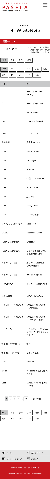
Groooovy (30, 242)
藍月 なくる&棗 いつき (12, 224)
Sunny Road (32, 205)
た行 (37, 69)
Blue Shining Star (34, 275)
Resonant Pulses (34, 233)
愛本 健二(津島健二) (10, 343)
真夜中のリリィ (33, 142)
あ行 (12, 69)
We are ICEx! (32, 151)
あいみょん (6, 329)
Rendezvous (32, 112)
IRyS (3, 361)
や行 (21, 75)
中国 (21, 60)
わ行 (37, 75)
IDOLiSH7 (6, 233)
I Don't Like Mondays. (11, 242)
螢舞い (29, 343)
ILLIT (3, 383)
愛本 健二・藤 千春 (10, 353)
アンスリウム (32, 133)
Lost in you (31, 160)
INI (2, 91)
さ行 (29, 69)
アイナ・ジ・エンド (10, 263)
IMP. (3, 121)
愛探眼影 (5, 142)
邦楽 (4, 60)
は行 (4, 75)
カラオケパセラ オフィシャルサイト (25, 468)
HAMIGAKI (31, 169)
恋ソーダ (30, 196)
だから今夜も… (33, 353)
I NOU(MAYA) (7, 284)
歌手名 (4, 84)
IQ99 (3, 133)
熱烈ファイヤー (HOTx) (37, 178)
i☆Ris (4, 371)
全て (4, 69)
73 (26, 399)
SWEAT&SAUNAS (34, 296)
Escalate (30, 361)
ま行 (12, 75)
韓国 (29, 60)
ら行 (29, 75)
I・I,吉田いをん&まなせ (12, 305)
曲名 (28, 84)
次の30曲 (37, 399)
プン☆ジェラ (32, 214)
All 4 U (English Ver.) (35, 103)
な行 (45, 69)
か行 (21, 69)
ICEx (3, 151)
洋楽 (12, 60)
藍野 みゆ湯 (6, 296)
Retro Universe (33, 187)
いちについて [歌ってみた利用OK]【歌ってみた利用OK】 (37, 332)
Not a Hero (31, 224)
